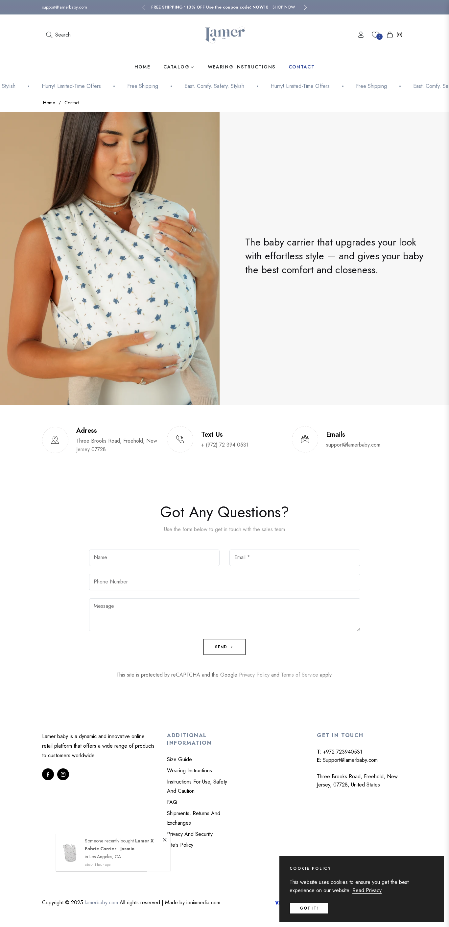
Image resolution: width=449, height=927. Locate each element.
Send (222, 647)
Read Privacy (367, 890)
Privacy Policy (254, 675)
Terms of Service (299, 675)
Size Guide (179, 759)
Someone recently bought (110, 840)
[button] (305, 7)
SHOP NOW (283, 7)
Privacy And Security (190, 834)
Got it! (309, 908)
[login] (361, 34)
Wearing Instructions (189, 770)
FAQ (172, 802)
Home (49, 102)
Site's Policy (180, 845)
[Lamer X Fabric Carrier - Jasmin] (70, 852)
